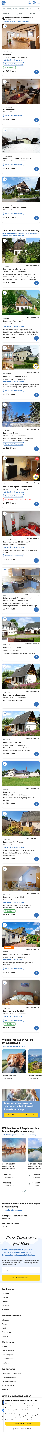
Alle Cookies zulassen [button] (23, 1423)
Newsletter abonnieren (21, 1278)
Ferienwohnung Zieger (12, 648)
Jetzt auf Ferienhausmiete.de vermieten (21, 1115)
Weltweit (6, 1305)
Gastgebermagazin (9, 1377)
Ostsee (5, 1297)
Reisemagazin (7, 1355)
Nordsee (5, 1293)
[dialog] (23, 1414)
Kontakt (5, 1363)
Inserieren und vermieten (12, 1373)
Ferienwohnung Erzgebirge (14, 695)
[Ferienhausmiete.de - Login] (34, 2)
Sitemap (5, 1309)
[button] (39, 2)
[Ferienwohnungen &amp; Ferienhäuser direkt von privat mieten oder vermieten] (3, 2)
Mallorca (5, 1301)
